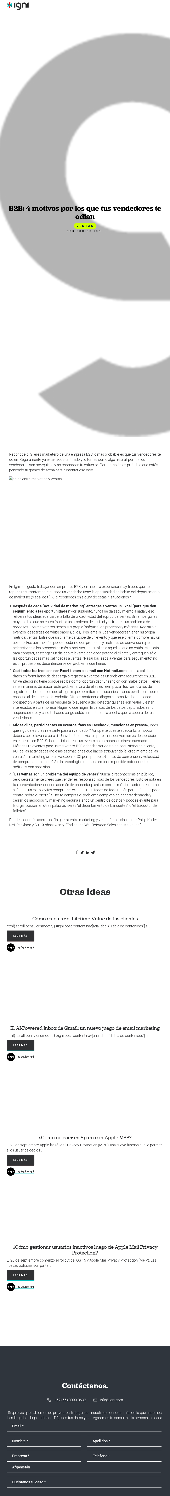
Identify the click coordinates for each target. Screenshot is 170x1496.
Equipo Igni (90, 231)
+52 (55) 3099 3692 (69, 1400)
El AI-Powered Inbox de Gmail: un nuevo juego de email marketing (85, 1028)
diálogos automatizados (116, 697)
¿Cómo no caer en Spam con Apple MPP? (85, 1137)
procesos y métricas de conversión (114, 642)
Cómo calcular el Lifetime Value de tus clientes (85, 918)
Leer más (20, 935)
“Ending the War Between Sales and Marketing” (103, 825)
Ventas (85, 226)
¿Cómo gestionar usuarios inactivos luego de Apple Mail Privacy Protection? (85, 1250)
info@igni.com (111, 1400)
